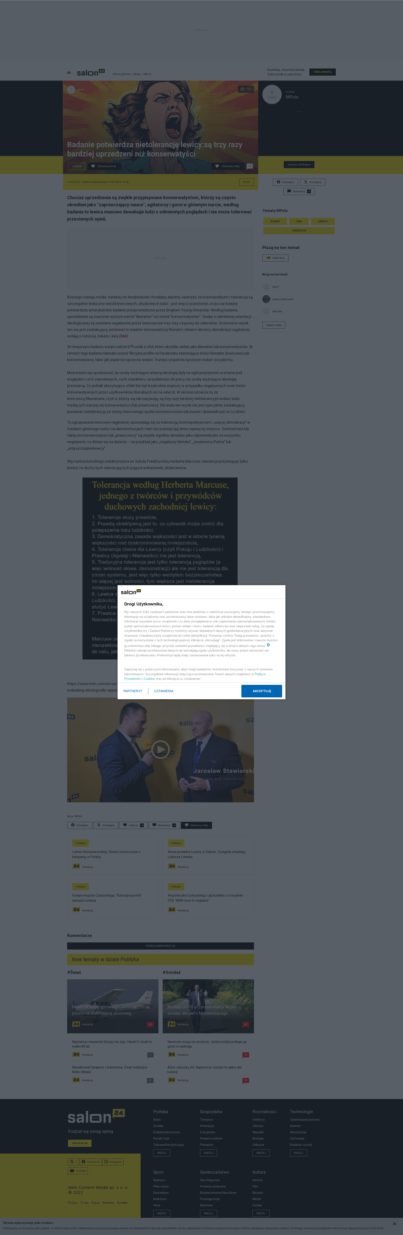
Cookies (149, 678)
